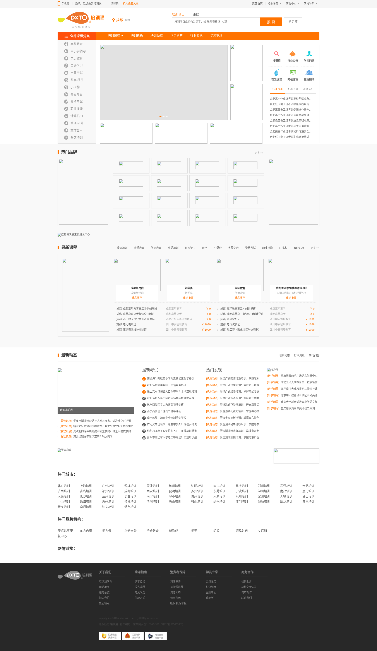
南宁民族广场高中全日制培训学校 (166, 417)
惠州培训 (108, 501)
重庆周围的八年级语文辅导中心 (298, 375)
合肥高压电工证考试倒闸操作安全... (290, 109)
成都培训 (130, 491)
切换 (127, 20)
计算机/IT (77, 116)
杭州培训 (175, 486)
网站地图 (104, 587)
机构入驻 (293, 89)
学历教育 (76, 58)
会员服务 (211, 581)
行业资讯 (196, 35)
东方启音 (86, 530)
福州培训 (108, 491)
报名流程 (140, 587)
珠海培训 (86, 501)
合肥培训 (308, 486)
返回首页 (257, 3)
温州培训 (264, 491)
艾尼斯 (262, 530)
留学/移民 (77, 80)
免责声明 (175, 597)
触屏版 (210, 597)
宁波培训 (242, 491)
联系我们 (246, 597)
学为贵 (106, 530)
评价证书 (190, 247)
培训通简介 (105, 581)
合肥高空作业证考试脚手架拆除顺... (290, 126)
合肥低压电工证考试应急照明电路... (290, 120)
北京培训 (64, 486)
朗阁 (216, 530)
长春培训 (130, 496)
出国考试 (76, 72)
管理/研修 (77, 123)
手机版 (65, 3)
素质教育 (139, 247)
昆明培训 (175, 491)
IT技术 (283, 247)
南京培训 (219, 486)
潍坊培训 (264, 501)
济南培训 (64, 491)
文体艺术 (76, 130)
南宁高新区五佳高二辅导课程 (164, 411)
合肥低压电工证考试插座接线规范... (290, 104)
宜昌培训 (308, 501)
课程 (195, 14)
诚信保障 (175, 581)
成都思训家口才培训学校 (291, 293)
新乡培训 (64, 506)
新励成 (173, 530)
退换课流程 (176, 587)
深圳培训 (130, 486)
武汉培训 (286, 486)
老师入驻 (308, 89)
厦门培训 (308, 491)
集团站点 (104, 603)
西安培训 (153, 491)
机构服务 (246, 581)
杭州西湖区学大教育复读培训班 (165, 404)
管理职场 (298, 247)
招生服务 (273, 3)
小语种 (75, 87)
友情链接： (67, 548)
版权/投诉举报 (178, 603)
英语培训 (173, 247)
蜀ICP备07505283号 (172, 624)
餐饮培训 (76, 137)
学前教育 (76, 44)
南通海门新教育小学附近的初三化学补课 (170, 378)
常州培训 (264, 496)
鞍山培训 (197, 501)
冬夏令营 (76, 94)
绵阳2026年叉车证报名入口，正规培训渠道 (172, 431)
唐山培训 (175, 501)
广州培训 (108, 486)
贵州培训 (197, 496)
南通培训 (86, 506)
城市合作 (246, 592)
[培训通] (81, 23)
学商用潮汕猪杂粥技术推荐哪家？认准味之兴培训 (102, 421)
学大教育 (240, 288)
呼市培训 (175, 496)
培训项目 (178, 14)
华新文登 (130, 530)
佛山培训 (308, 496)
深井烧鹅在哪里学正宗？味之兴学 (93, 436)
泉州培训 (242, 496)
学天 (194, 530)
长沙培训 (86, 496)
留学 (204, 247)
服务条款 (104, 592)
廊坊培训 (286, 501)
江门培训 (242, 501)
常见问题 (140, 592)
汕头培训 (108, 506)
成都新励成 (137, 288)
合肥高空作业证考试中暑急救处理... (290, 115)
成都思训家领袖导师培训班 (291, 288)
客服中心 (291, 3)
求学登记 (140, 581)
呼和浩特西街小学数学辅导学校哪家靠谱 (170, 398)
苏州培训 (197, 491)
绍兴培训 (219, 501)
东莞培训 (219, 491)
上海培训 (86, 486)
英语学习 (76, 65)
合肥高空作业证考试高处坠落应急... (290, 98)
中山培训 (64, 501)
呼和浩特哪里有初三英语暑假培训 (166, 385)
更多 (259, 153)
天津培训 (153, 486)
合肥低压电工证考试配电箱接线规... (290, 137)
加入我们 (104, 597)
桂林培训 (130, 501)
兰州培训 (108, 496)
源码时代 (242, 530)
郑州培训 (264, 486)
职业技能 (76, 108)
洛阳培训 (153, 501)
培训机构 (137, 35)
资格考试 (76, 101)
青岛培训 (86, 491)
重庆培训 (242, 486)
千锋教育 (153, 530)
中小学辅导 (78, 51)
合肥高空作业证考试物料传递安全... (290, 131)
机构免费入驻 (131, 3)
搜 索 (271, 22)
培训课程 (114, 35)
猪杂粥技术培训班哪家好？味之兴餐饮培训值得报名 (103, 426)
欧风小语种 (66, 410)
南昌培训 (286, 491)
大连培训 (64, 496)
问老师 (293, 21)
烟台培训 (130, 506)
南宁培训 (153, 496)
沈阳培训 (197, 486)
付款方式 (140, 597)
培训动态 (157, 35)
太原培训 (219, 496)
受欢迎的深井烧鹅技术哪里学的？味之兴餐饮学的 (102, 431)
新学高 (189, 288)
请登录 (114, 3)
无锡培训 (286, 496)
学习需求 (216, 35)
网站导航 (309, 3)
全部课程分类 (80, 36)
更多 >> (314, 247)
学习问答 (176, 35)
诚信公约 (175, 592)
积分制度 (211, 587)
